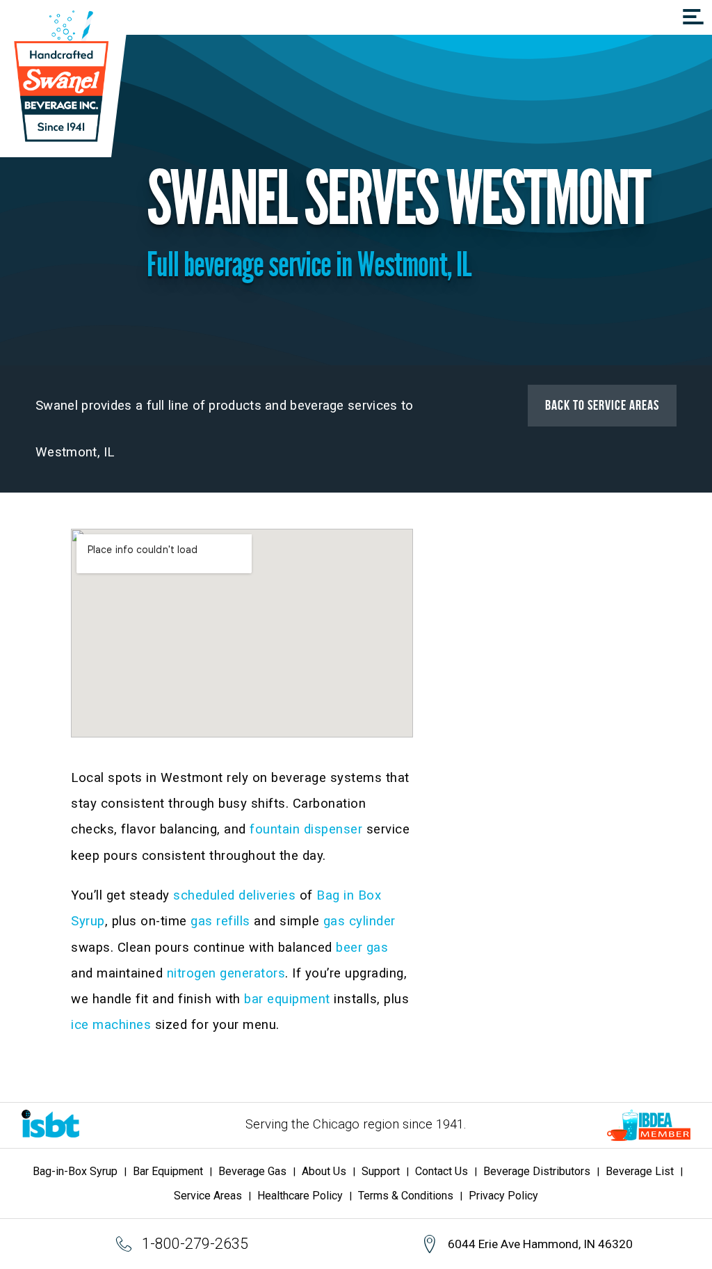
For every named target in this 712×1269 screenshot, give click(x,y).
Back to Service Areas (602, 405)
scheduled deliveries (234, 895)
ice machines (111, 1024)
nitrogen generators (226, 973)
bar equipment (287, 999)
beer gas (362, 947)
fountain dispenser (306, 829)
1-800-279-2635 (195, 1243)
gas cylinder (359, 921)
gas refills (220, 921)
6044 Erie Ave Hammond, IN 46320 (540, 1244)
